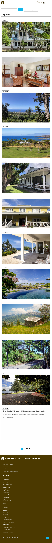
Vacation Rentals (6, 497)
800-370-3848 (36, 458)
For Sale (5, 20)
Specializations (6, 524)
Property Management (7, 500)
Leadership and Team (8, 519)
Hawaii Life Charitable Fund (9, 522)
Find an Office (5, 466)
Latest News (6, 232)
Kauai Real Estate (6, 479)
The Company (6, 517)
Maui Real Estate (6, 482)
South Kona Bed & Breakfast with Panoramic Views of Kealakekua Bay (24, 411)
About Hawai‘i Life (7, 516)
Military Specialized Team (8, 525)
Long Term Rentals (6, 492)
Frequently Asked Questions (8, 532)
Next (28, 449)
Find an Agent (5, 512)
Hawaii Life (5, 417)
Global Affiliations (7, 529)
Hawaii (4, 161)
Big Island (5, 55)
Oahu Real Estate (6, 481)
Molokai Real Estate (6, 487)
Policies (16, 471)
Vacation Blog (5, 507)
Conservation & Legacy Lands (9, 527)
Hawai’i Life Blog (6, 505)
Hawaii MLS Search (6, 477)
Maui (4, 373)
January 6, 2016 (10, 417)
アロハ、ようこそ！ (6, 490)
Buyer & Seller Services (8, 520)
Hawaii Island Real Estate (7, 484)
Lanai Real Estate (6, 485)
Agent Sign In (5, 468)
